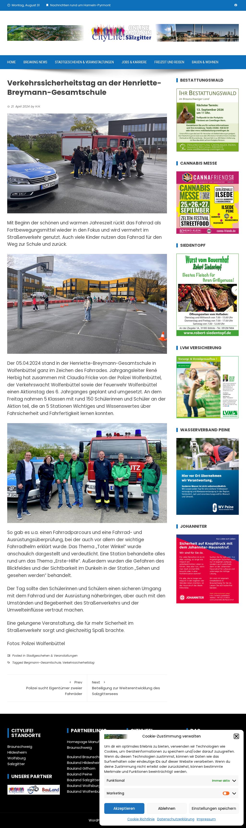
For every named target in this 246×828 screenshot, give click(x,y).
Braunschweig (19, 746)
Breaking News (35, 62)
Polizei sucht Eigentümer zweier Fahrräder (54, 688)
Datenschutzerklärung (175, 819)
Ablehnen (166, 808)
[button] (236, 736)
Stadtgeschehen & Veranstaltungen (84, 62)
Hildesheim (17, 752)
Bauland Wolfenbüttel (86, 791)
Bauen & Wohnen (205, 62)
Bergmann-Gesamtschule (42, 662)
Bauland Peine (79, 774)
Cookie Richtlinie (141, 819)
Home (11, 62)
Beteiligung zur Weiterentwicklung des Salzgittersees (126, 688)
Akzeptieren (124, 808)
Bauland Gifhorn (81, 768)
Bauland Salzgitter (83, 779)
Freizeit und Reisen (169, 62)
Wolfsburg (16, 758)
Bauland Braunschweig (87, 756)
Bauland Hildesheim (84, 762)
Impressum (206, 819)
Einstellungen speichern (214, 808)
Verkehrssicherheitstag (78, 662)
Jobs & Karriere (134, 62)
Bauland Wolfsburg (84, 785)
